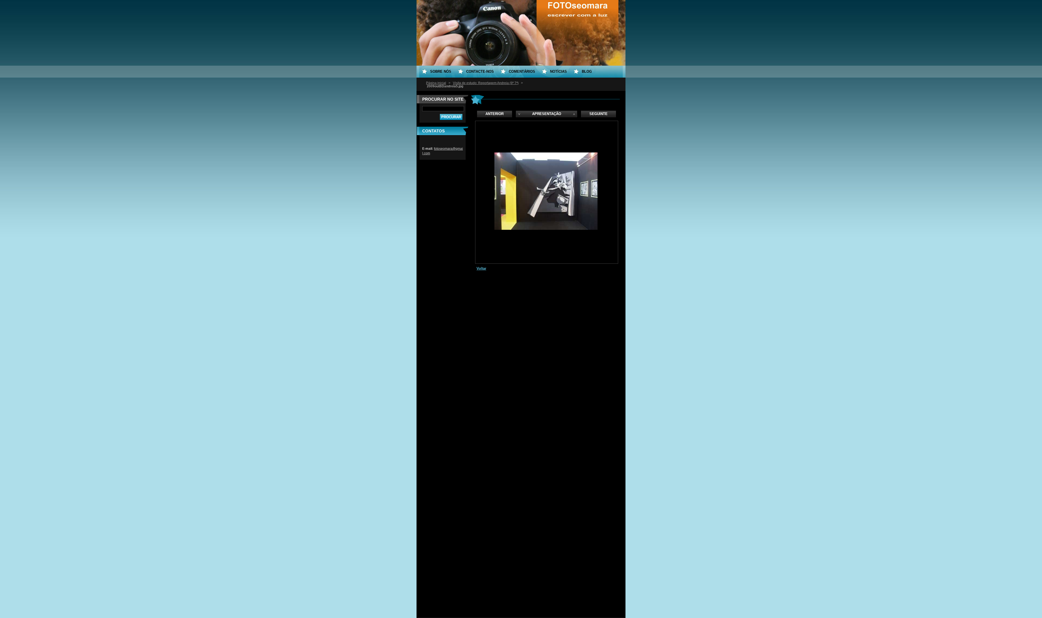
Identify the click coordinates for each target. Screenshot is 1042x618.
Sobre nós (440, 71)
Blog (587, 71)
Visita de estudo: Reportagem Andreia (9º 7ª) (486, 83)
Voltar (481, 268)
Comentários (522, 71)
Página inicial (436, 83)
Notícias (558, 71)
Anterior (494, 114)
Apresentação (546, 114)
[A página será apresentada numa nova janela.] (546, 229)
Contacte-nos (480, 71)
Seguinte (598, 114)
